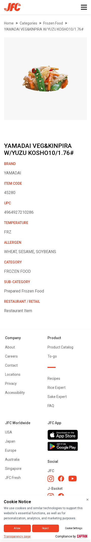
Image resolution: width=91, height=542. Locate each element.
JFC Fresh (13, 478)
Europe (10, 450)
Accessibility (15, 393)
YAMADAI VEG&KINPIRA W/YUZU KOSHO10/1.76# (44, 29)
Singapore (13, 469)
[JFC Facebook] (61, 478)
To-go (52, 356)
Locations (12, 374)
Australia (12, 459)
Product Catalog (60, 347)
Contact (11, 365)
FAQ (51, 406)
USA (8, 432)
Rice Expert (56, 388)
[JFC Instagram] (51, 478)
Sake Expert (57, 397)
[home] (10, 7)
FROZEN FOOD (53, 23)
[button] (84, 7)
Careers (11, 356)
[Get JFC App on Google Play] (67, 446)
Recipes (54, 378)
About (10, 347)
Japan (10, 441)
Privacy (11, 384)
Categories (28, 23)
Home (9, 23)
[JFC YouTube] (72, 478)
